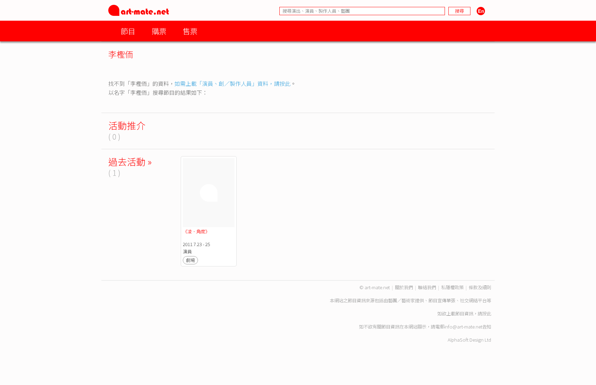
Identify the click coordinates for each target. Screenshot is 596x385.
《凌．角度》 (196, 231)
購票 (159, 31)
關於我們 (404, 287)
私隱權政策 (452, 287)
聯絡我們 (427, 287)
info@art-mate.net (463, 326)
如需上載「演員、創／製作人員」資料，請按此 (232, 83)
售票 (190, 31)
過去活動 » (130, 161)
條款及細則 (480, 287)
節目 (128, 31)
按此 (486, 313)
